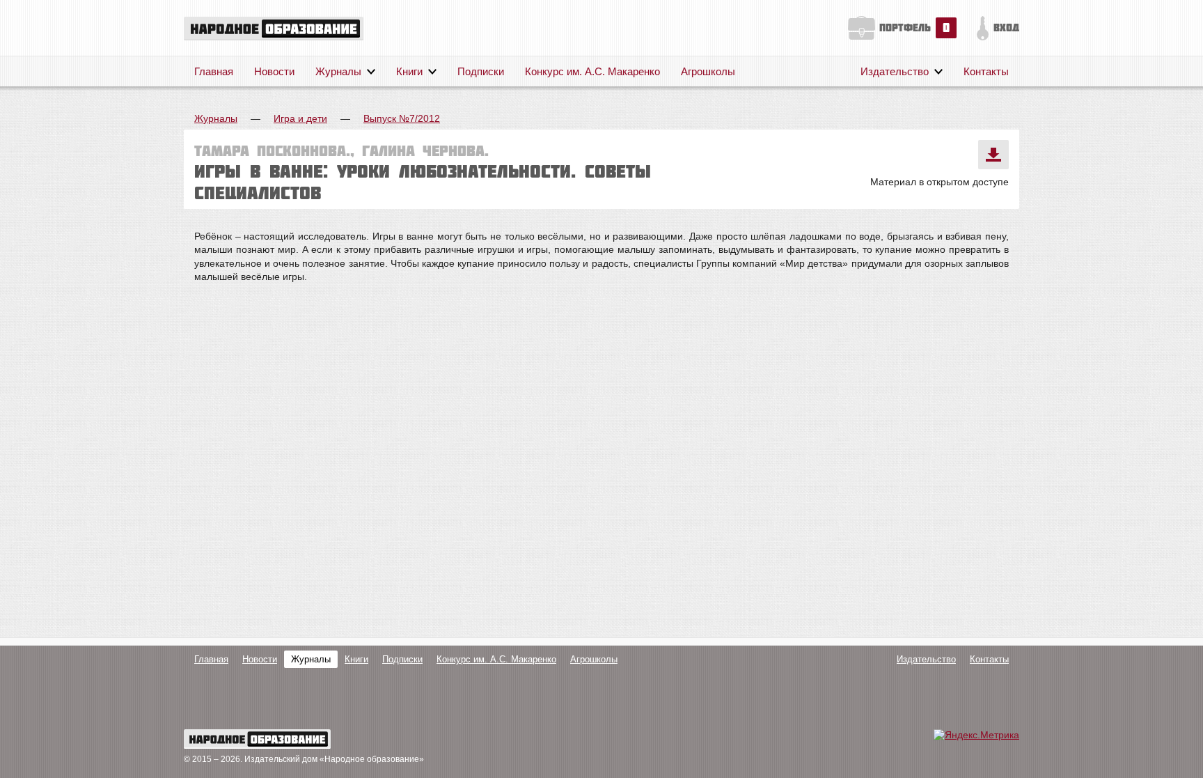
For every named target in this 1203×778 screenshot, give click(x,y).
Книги (409, 71)
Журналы (338, 71)
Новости (274, 71)
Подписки (480, 71)
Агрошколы (708, 71)
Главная (213, 71)
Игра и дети (300, 118)
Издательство (894, 71)
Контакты (986, 71)
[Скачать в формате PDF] (993, 154)
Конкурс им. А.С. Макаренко (592, 71)
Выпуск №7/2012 (401, 118)
